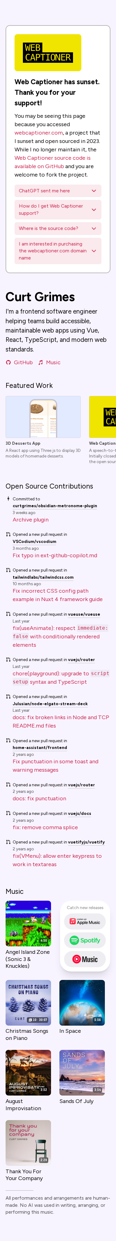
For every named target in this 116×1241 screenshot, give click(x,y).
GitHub (23, 362)
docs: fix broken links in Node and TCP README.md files (61, 721)
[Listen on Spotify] (85, 940)
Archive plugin (31, 519)
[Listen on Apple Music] (85, 921)
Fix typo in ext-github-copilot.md (55, 555)
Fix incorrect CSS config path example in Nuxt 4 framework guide (58, 595)
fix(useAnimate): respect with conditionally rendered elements (60, 636)
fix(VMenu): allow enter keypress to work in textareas (57, 860)
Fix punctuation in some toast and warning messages (55, 765)
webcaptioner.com (39, 132)
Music (53, 362)
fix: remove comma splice (45, 827)
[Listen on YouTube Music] (85, 959)
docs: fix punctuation (39, 798)
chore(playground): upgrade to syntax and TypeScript (61, 677)
